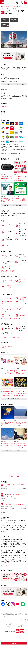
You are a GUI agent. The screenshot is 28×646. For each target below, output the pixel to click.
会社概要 (8, 626)
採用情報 (14, 626)
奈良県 (2, 8)
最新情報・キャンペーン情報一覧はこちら (14, 205)
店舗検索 (7, 6)
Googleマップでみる (14, 476)
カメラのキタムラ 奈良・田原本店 (12, 494)
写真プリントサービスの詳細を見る (10, 318)
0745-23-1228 (4, 106)
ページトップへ (23, 619)
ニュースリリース (19, 624)
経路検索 (14, 643)
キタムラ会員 (21, 1)
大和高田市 (8, 8)
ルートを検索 (20, 84)
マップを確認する (7, 84)
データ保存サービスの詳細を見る (10, 337)
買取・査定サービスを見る (8, 271)
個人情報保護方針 (8, 624)
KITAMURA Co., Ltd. (11, 635)
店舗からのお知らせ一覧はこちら (14, 450)
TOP (2, 6)
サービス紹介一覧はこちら (14, 398)
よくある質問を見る (6, 565)
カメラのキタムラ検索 (16, 6)
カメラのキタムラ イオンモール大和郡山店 (14, 504)
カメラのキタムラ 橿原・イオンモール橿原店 (14, 484)
